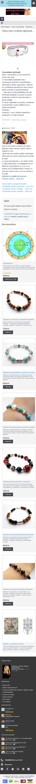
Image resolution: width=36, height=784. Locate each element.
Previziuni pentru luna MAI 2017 (16, 747)
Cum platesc (7, 701)
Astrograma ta (8, 263)
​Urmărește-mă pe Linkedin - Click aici (17, 191)
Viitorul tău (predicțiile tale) (11, 726)
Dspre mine (6, 685)
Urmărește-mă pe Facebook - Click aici (17, 186)
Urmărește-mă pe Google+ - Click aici (17, 189)
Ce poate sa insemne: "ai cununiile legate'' (19, 738)
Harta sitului (6, 699)
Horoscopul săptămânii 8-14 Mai (16, 742)
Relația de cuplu (9, 721)
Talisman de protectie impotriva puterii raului (18, 534)
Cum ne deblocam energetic (14, 751)
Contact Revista (8, 697)
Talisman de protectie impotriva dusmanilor (18, 589)
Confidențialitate (8, 692)
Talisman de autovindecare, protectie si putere (19, 372)
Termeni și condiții (8, 694)
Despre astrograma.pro (10, 687)
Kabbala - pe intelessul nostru (13, 644)
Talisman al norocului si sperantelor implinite (18, 319)
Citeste (7, 710)
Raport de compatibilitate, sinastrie (12, 715)
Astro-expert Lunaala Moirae (13, 184)
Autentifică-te (9, 214)
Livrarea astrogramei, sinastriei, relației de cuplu (18, 690)
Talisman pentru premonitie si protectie (16, 481)
